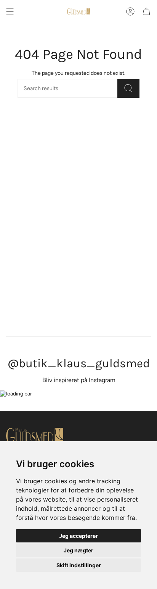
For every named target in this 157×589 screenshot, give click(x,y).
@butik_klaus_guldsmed (79, 363)
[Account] (130, 11)
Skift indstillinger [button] (78, 565)
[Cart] (146, 11)
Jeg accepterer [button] (78, 536)
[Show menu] (10, 11)
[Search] (128, 88)
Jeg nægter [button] (78, 550)
